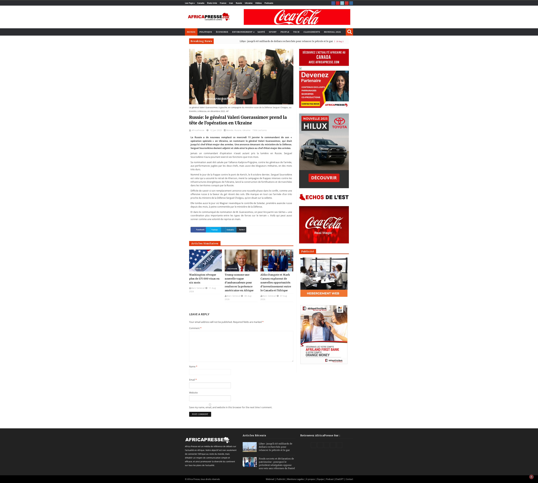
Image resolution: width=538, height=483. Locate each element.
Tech (296, 32)
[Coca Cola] (297, 17)
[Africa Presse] (209, 17)
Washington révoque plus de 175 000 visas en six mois (204, 278)
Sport (273, 32)
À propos (310, 479)
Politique (205, 32)
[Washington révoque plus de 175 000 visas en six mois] (205, 260)
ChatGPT (339, 479)
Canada (200, 3)
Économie (222, 32)
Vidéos (258, 3)
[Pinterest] (337, 3)
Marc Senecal (198, 288)
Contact (349, 479)
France (223, 3)
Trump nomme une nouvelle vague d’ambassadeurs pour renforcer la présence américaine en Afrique (239, 282)
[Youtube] (346, 3)
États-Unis (212, 3)
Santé (261, 32)
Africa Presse (193, 479)
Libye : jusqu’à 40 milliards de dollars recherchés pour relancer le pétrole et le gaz (259, 41)
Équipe (320, 479)
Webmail (270, 479)
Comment (195, 328)
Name (193, 366)
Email (193, 379)
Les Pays (189, 3)
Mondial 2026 (332, 32)
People (284, 32)
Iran (231, 3)
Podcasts (269, 3)
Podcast (330, 479)
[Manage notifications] (531, 477)
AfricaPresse (198, 130)
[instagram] (351, 3)
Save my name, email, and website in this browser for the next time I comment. (230, 407)
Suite (241, 229)
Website (193, 392)
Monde (191, 32)
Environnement (242, 32)
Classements (311, 32)
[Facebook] (333, 3)
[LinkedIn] (342, 3)
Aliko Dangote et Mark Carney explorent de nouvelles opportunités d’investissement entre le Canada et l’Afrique (275, 282)
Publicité (281, 479)
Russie (239, 3)
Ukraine (248, 3)
